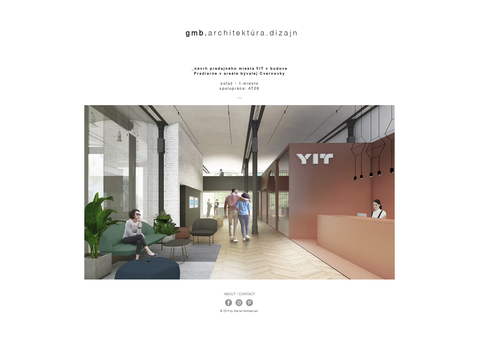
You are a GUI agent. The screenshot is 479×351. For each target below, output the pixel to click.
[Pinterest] (249, 302)
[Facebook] (228, 302)
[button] (239, 192)
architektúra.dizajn (253, 32)
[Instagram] (239, 302)
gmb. (197, 32)
